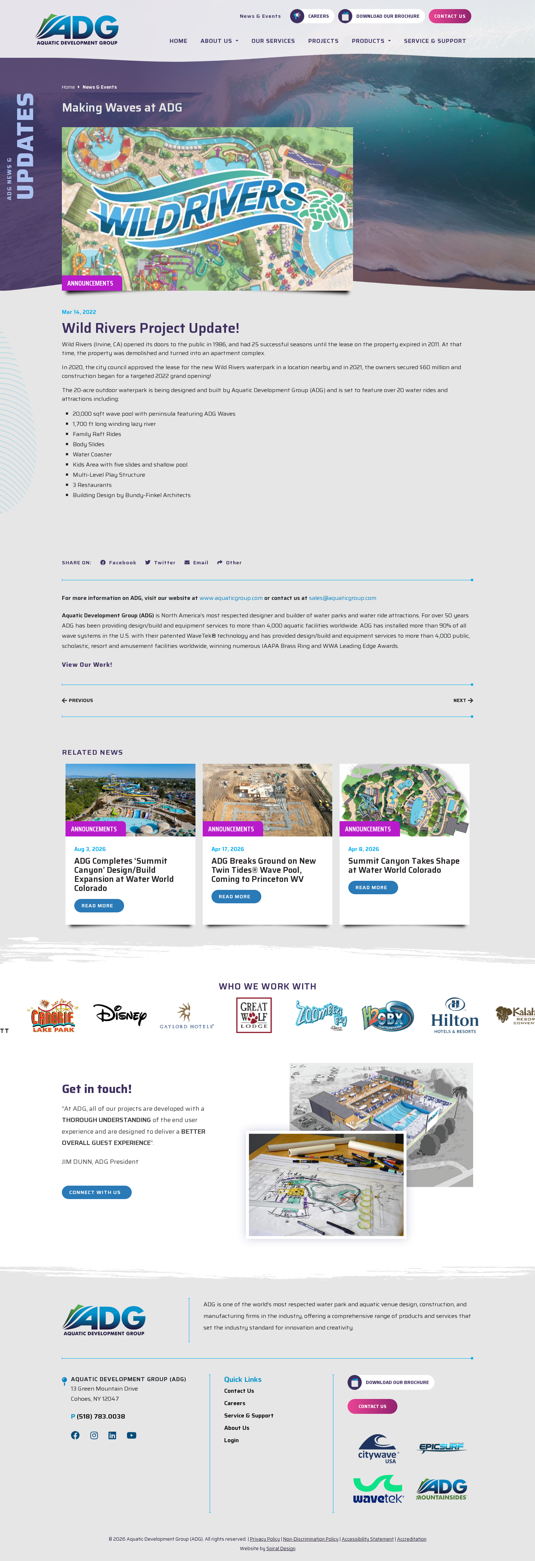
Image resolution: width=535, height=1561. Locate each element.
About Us (217, 40)
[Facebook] (75, 1436)
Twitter (164, 562)
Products (369, 40)
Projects (323, 40)
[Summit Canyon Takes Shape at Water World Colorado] (404, 799)
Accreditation (412, 1539)
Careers (318, 16)
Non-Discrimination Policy (310, 1539)
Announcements (90, 283)
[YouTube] (131, 1436)
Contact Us (450, 16)
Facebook (122, 562)
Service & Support (435, 40)
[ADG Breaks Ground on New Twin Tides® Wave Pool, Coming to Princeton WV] (268, 799)
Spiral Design (281, 1548)
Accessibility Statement (368, 1539)
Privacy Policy (265, 1539)
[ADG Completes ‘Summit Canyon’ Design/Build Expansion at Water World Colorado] (130, 799)
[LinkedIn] (112, 1436)
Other (233, 562)
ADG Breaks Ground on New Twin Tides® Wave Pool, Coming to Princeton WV (263, 870)
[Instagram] (94, 1436)
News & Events (260, 16)
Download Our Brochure (388, 16)
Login (231, 1440)
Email (200, 562)
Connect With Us (95, 1192)
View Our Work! (87, 664)
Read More (97, 905)
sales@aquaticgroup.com (342, 597)
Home (178, 40)
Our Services (273, 40)
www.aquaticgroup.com (231, 597)
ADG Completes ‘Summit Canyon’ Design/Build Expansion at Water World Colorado (124, 875)
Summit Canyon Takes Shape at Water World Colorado (404, 865)
